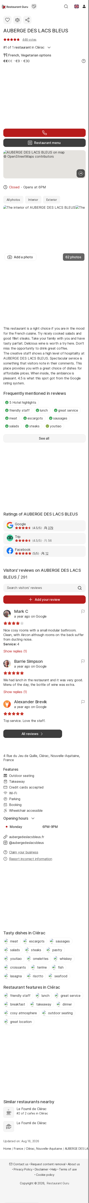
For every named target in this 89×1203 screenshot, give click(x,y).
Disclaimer (41, 1169)
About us (74, 1164)
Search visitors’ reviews (24, 588)
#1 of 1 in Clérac (23, 47)
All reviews (30, 734)
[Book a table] (44, 133)
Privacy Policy (23, 1169)
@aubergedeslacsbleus (26, 843)
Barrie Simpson (28, 661)
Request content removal (48, 1164)
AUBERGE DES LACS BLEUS (35, 31)
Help (54, 1169)
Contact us (20, 1164)
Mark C (21, 611)
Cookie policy (45, 1174)
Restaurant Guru (58, 1183)
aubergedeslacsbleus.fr (26, 837)
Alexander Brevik (30, 701)
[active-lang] (76, 6)
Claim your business (23, 852)
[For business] (33, 6)
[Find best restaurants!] (15, 6)
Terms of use (68, 1169)
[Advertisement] (44, 95)
